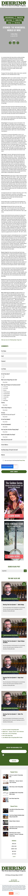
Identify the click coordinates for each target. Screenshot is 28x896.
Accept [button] (11, 893)
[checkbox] (14, 376)
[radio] (14, 376)
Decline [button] (16, 893)
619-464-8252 (14, 880)
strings (9, 22)
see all (14, 856)
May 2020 (14, 851)
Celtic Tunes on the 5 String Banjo (9, 733)
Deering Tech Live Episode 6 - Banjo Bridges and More (14, 641)
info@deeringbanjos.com (14, 881)
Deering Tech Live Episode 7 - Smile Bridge (13, 604)
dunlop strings (18, 20)
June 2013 (14, 843)
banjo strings (9, 20)
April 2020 (14, 846)
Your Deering (17, 22)
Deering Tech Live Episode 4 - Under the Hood (13, 714)
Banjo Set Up (20, 17)
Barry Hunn (14, 34)
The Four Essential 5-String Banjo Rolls (10, 729)
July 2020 (14, 854)
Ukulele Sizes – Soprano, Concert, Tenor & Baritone (13, 731)
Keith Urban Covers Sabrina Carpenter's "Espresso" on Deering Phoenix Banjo (16, 834)
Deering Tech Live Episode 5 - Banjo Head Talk (13, 678)
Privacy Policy (10, 890)
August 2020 (14, 848)
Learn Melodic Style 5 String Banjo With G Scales (12, 737)
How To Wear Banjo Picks (7, 735)
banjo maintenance (9, 17)
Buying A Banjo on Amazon (14, 821)
